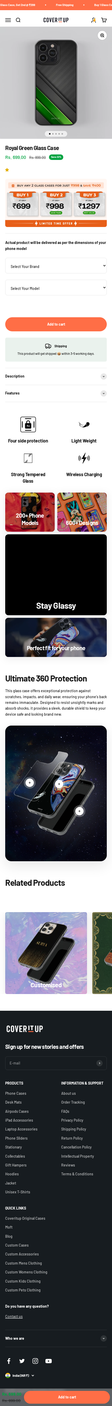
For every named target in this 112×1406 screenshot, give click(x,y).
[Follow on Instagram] (35, 1361)
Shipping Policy (73, 1129)
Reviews (68, 1165)
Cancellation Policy (76, 1147)
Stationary (13, 1147)
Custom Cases (17, 1245)
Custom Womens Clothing (26, 1272)
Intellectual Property (77, 1156)
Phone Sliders (16, 1138)
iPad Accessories (19, 1120)
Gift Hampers (16, 1165)
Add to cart (56, 324)
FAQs (65, 1111)
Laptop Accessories (21, 1129)
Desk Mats (13, 1102)
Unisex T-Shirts (17, 1192)
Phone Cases (15, 1093)
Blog (9, 1236)
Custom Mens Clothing (23, 1263)
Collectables (15, 1156)
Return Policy (72, 1138)
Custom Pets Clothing (23, 1290)
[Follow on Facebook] (8, 1361)
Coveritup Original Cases (25, 1218)
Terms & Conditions (77, 1174)
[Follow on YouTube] (48, 1361)
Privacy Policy (72, 1120)
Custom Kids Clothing (23, 1281)
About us (68, 1093)
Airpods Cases (17, 1111)
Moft (9, 1227)
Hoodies (12, 1174)
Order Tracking (73, 1102)
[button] (8, 169)
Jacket (10, 1183)
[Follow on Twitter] (22, 1361)
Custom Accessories (22, 1254)
